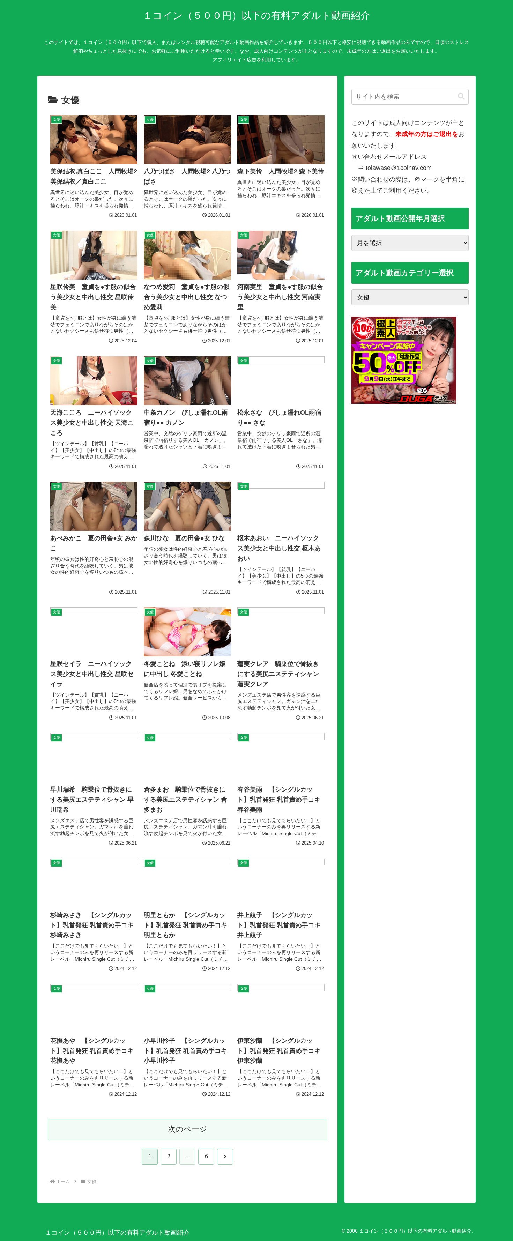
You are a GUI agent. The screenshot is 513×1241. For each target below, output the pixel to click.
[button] (461, 96)
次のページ (187, 1129)
